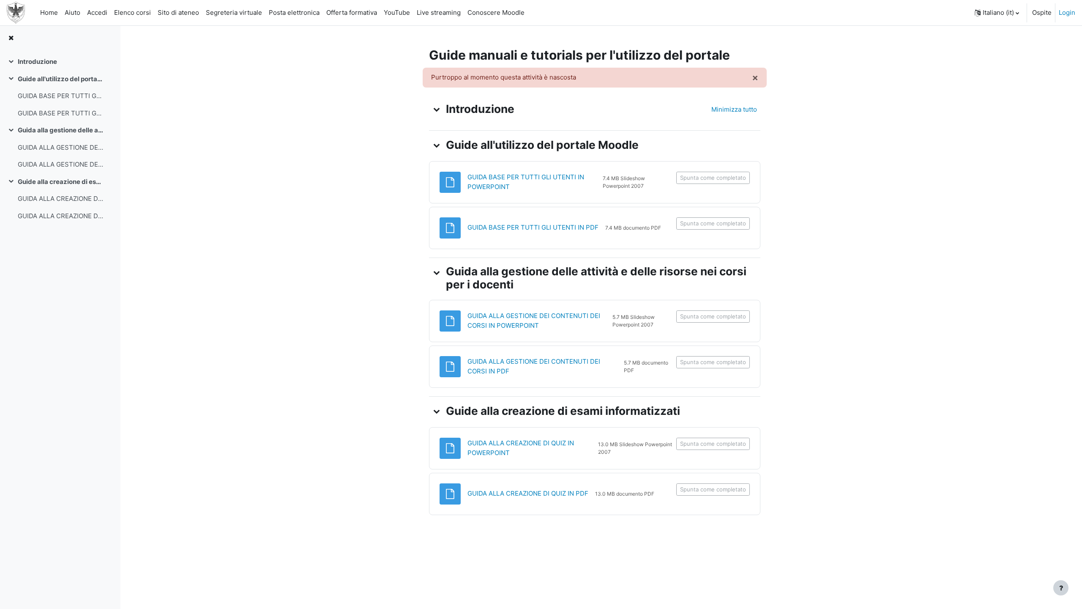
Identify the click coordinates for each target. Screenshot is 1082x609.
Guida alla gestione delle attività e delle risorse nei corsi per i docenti (61, 130)
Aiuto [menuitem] (72, 12)
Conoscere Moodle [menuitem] (496, 12)
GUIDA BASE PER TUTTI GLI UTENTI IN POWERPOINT (61, 96)
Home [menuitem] (49, 12)
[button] (997, 12)
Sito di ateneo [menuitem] (178, 12)
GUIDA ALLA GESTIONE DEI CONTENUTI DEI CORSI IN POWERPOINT (61, 147)
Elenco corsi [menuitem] (132, 12)
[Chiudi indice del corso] (11, 38)
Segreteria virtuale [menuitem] (234, 12)
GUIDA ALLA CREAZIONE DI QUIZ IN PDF (61, 216)
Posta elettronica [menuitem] (294, 12)
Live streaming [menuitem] (439, 12)
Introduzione (37, 62)
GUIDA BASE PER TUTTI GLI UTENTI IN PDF (61, 113)
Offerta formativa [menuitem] (351, 12)
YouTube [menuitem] (397, 12)
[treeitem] (60, 62)
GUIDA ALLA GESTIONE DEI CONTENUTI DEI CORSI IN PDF (61, 164)
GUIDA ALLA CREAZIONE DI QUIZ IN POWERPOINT (61, 199)
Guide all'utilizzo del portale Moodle (61, 79)
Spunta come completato (713, 177)
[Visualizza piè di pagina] (1060, 587)
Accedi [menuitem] (97, 12)
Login (1067, 12)
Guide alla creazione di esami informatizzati (61, 182)
